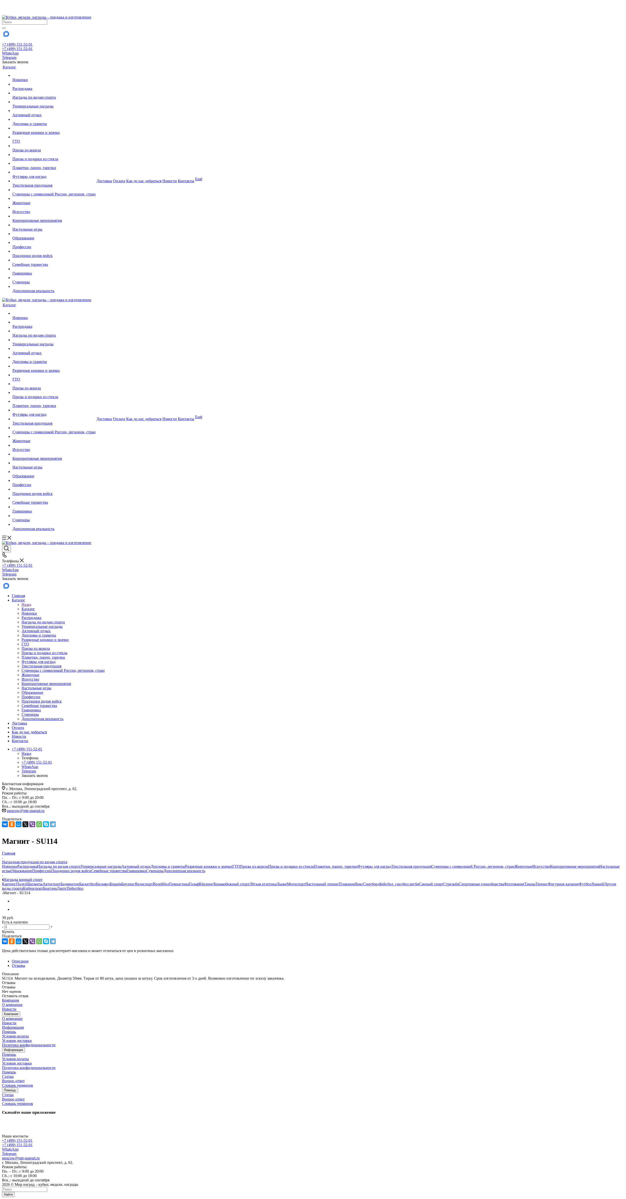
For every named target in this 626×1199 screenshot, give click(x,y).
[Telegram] (53, 824)
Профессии (41, 871)
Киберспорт (33, 888)
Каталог (28, 609)
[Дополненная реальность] (54, 286)
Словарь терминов (17, 1085)
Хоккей (598, 884)
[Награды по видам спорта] (54, 93)
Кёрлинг (206, 884)
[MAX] (6, 35)
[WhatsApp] (39, 824)
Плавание (347, 884)
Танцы (530, 884)
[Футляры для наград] (54, 172)
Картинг (9, 884)
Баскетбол (87, 884)
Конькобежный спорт (231, 884)
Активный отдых (136, 866)
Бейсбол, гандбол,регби (399, 884)
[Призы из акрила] (54, 146)
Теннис (542, 884)
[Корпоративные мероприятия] (54, 216)
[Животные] (54, 198)
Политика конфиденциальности (29, 1045)
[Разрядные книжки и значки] (54, 128)
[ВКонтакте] (5, 824)
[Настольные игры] (54, 225)
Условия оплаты (15, 1036)
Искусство (541, 866)
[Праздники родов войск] (54, 251)
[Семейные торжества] (54, 260)
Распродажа (27, 866)
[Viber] (32, 824)
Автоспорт (52, 884)
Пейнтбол (75, 888)
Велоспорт (144, 884)
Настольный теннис (322, 884)
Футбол (585, 884)
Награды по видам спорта (58, 866)
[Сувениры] (54, 278)
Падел (21, 884)
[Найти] (4, 28)
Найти (8, 1194)
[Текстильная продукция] (54, 181)
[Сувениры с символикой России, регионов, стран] (54, 190)
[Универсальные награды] (54, 102)
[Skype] (46, 824)
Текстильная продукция (411, 866)
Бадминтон (70, 884)
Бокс (359, 884)
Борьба (115, 884)
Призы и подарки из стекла (291, 866)
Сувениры (154, 871)
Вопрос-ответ (13, 1081)
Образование (21, 871)
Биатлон (50, 888)
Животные (523, 866)
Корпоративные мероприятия (574, 866)
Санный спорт (431, 884)
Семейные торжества (109, 871)
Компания (10, 1000)
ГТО (236, 866)
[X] (25, 824)
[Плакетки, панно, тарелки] (54, 163)
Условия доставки (17, 1040)
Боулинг (128, 884)
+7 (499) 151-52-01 (17, 44)
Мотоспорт (296, 884)
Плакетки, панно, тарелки (336, 866)
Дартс (62, 888)
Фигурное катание (563, 884)
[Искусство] (54, 207)
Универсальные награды (101, 866)
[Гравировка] (54, 269)
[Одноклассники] (12, 824)
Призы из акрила (254, 866)
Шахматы (34, 884)
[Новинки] (54, 75)
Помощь (9, 1032)
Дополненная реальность (184, 871)
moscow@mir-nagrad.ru (26, 811)
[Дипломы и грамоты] (54, 119)
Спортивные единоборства (481, 884)
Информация (13, 1027)
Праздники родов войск (71, 871)
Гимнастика (179, 884)
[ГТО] (54, 137)
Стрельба (451, 884)
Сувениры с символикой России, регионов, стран (472, 866)
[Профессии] (54, 242)
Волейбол (161, 884)
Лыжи (282, 884)
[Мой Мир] (19, 824)
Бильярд (103, 884)
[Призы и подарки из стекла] (54, 154)
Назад (26, 604)
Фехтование (514, 884)
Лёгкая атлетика (263, 884)
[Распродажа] (54, 84)
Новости (9, 1009)
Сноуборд (371, 884)
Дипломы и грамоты (168, 866)
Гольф (194, 884)
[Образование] (54, 234)
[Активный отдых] (54, 110)
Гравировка (136, 871)
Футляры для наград (374, 866)
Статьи (8, 1076)
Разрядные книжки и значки (208, 866)
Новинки (9, 866)
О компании (12, 1005)
